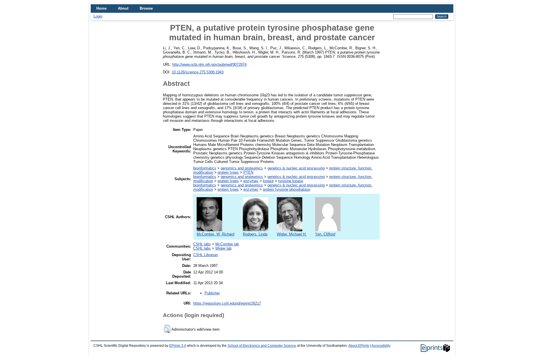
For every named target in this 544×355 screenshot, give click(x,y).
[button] (167, 329)
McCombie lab (227, 244)
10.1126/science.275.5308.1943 (198, 72)
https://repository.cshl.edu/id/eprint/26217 (227, 303)
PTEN (248, 172)
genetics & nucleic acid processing (296, 168)
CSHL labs (202, 244)
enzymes (250, 181)
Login (98, 16)
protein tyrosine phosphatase (286, 189)
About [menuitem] (123, 8)
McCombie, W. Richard (215, 234)
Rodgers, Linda (255, 234)
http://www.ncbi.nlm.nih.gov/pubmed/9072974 (209, 64)
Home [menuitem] (101, 8)
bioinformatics (204, 168)
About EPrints (358, 345)
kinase (268, 181)
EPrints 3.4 (177, 345)
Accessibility (380, 345)
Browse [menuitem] (146, 8)
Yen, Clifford (325, 234)
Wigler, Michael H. (292, 234)
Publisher (212, 293)
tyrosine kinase (290, 181)
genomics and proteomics (242, 168)
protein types (228, 172)
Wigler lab (223, 248)
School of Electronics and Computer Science (262, 345)
